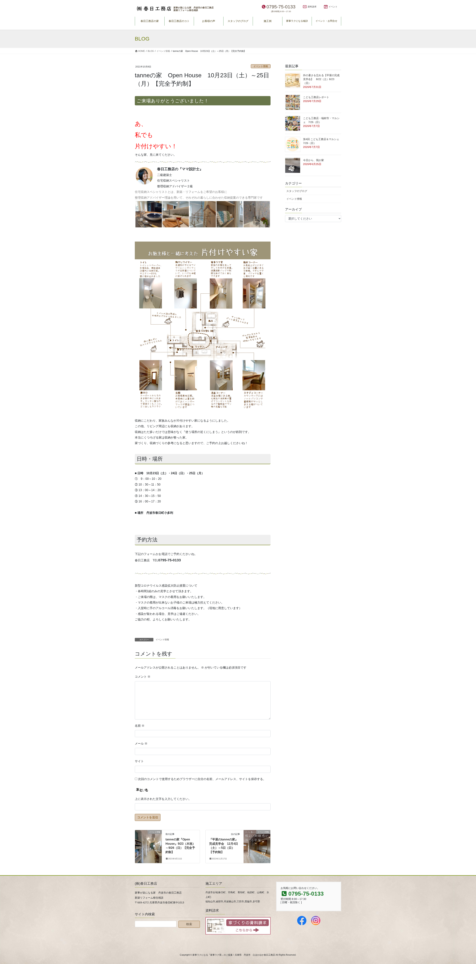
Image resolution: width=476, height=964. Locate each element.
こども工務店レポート (316, 97)
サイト (139, 761)
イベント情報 (260, 66)
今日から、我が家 (313, 160)
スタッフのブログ (296, 191)
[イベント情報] (148, 843)
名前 (139, 725)
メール (141, 743)
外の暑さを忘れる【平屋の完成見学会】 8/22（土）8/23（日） (321, 79)
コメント (142, 676)
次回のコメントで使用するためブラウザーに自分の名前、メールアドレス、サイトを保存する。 (202, 779)
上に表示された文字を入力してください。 (163, 798)
